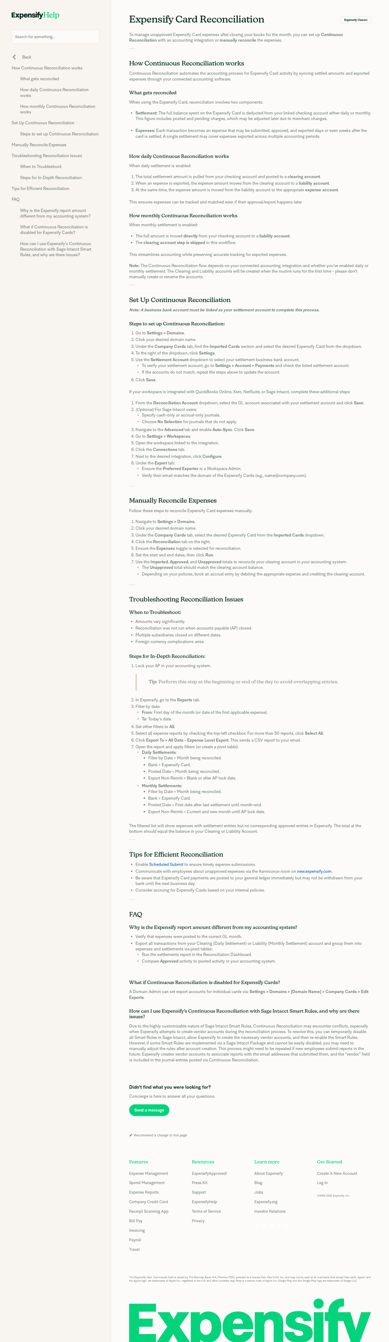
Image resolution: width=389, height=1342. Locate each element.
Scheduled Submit (166, 864)
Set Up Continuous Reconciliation (43, 122)
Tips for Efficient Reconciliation (40, 188)
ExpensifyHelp (204, 1201)
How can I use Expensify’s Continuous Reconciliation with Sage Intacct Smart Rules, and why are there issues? (55, 249)
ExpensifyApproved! (209, 1173)
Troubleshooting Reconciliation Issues (47, 155)
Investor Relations (270, 1211)
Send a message (149, 1110)
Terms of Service (206, 1211)
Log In (322, 1182)
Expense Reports (144, 1192)
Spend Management (147, 1182)
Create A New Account (337, 1173)
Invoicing (137, 1230)
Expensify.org (265, 1201)
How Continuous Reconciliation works (47, 67)
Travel (134, 1249)
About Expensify (268, 1173)
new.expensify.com (314, 871)
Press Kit (199, 1182)
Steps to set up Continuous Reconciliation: (59, 133)
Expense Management (148, 1173)
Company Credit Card (148, 1201)
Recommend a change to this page (160, 1135)
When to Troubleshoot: (41, 166)
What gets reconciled (39, 78)
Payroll (135, 1240)
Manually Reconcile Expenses (39, 144)
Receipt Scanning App (149, 1211)
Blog (258, 1182)
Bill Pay (135, 1221)
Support (199, 1192)
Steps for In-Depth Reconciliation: (51, 177)
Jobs (258, 1192)
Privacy (198, 1221)
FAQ (16, 199)
